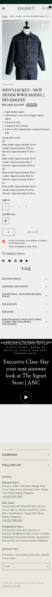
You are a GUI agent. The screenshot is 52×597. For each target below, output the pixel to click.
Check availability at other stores (23, 246)
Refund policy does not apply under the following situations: (22, 322)
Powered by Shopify (11, 586)
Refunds (7, 311)
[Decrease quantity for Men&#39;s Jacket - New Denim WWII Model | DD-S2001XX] (4, 232)
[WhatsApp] (21, 261)
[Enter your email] (47, 566)
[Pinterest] (16, 261)
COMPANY (10, 454)
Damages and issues (15, 286)
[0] (48, 8)
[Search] (43, 8)
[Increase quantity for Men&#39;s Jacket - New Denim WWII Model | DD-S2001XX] (12, 232)
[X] (10, 261)
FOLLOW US (11, 465)
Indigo (5, 220)
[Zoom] (44, 26)
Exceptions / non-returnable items (22, 295)
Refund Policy (11, 278)
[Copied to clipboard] (27, 261)
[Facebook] (4, 261)
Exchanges (9, 304)
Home (4, 16)
